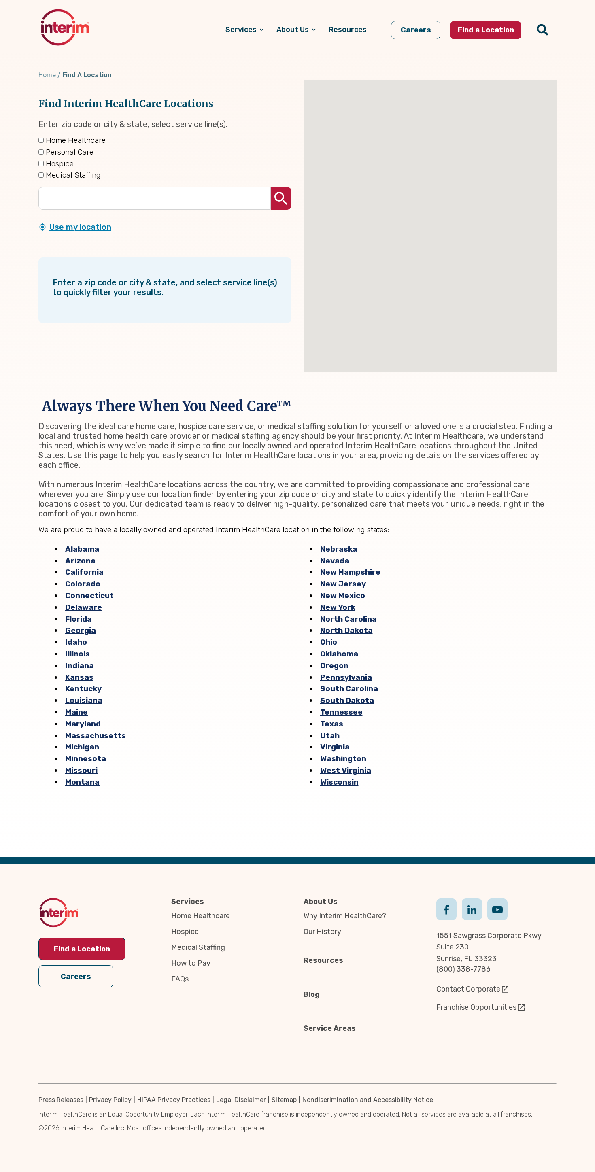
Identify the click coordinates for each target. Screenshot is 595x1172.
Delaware (83, 607)
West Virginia (345, 770)
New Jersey (343, 583)
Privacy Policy (110, 1100)
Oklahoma (339, 653)
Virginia (335, 747)
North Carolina (348, 619)
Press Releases (60, 1100)
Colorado (82, 583)
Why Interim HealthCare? (345, 915)
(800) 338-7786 (463, 969)
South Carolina (349, 688)
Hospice (59, 163)
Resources (323, 960)
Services (187, 901)
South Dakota (347, 700)
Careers (76, 976)
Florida (78, 619)
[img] (65, 27)
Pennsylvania (346, 677)
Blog (312, 994)
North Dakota (346, 630)
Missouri (81, 770)
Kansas (79, 677)
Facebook (446, 908)
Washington (343, 758)
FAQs (180, 979)
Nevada (334, 560)
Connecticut (89, 595)
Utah (330, 735)
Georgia (80, 630)
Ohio (328, 642)
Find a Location (82, 949)
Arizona (80, 560)
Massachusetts (95, 735)
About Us (321, 901)
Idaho (76, 642)
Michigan (82, 747)
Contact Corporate (468, 989)
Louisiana (83, 700)
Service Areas (330, 1028)
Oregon (334, 665)
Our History (322, 931)
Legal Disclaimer (241, 1100)
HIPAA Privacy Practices (173, 1100)
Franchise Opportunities (476, 1007)
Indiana (79, 665)
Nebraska (338, 549)
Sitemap (284, 1100)
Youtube (497, 908)
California (84, 572)
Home (47, 75)
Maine (76, 712)
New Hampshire (350, 572)
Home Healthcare (75, 140)
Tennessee (341, 712)
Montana (82, 782)
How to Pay (190, 963)
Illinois (77, 653)
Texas (331, 723)
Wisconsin (339, 782)
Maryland (83, 723)
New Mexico (342, 595)
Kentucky (83, 688)
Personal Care (69, 152)
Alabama (82, 549)
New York (337, 607)
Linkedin (472, 908)
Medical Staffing (72, 175)
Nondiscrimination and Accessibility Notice (367, 1100)
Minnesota (85, 758)
